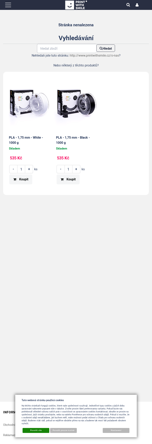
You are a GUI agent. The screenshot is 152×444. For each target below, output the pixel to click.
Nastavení (116, 430)
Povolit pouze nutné (63, 430)
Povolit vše (36, 430)
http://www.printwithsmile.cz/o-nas (94, 55)
